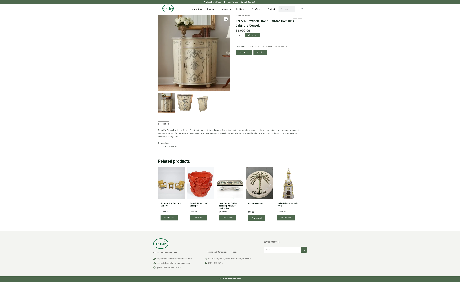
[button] (226, 19)
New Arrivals (196, 9)
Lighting (240, 9)
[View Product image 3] (203, 103)
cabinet (269, 46)
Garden (210, 9)
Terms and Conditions (217, 252)
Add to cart (253, 35)
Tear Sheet (244, 52)
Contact (271, 9)
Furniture (240, 15)
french (287, 46)
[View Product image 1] (166, 103)
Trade (234, 252)
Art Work (256, 9)
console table (278, 46)
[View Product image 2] (185, 103)
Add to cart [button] (169, 217)
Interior (225, 9)
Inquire (260, 52)
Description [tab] (163, 124)
